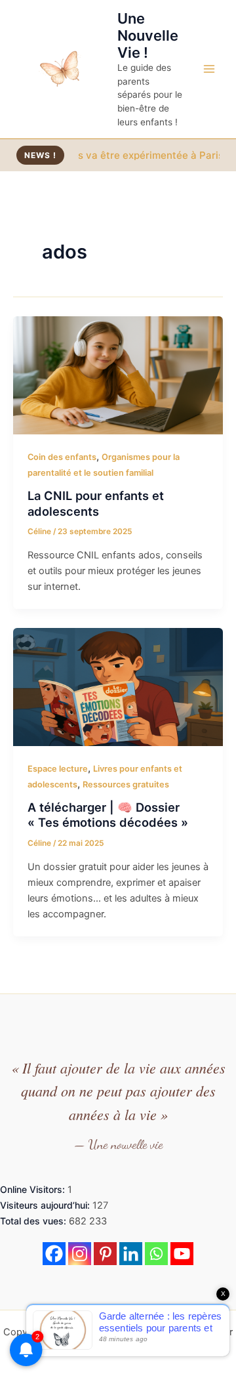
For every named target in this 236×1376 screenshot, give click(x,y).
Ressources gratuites (126, 784)
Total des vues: (34, 1220)
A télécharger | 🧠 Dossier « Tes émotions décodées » (108, 815)
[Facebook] (54, 1253)
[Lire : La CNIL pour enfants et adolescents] (118, 375)
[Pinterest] (105, 1253)
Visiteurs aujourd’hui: (46, 1205)
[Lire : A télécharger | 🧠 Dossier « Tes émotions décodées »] (118, 686)
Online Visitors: (34, 1189)
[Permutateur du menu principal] (209, 69)
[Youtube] (181, 1253)
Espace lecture (58, 769)
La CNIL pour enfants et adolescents (96, 503)
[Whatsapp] (156, 1253)
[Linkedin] (130, 1253)
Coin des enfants (62, 457)
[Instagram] (79, 1253)
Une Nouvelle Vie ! (147, 36)
